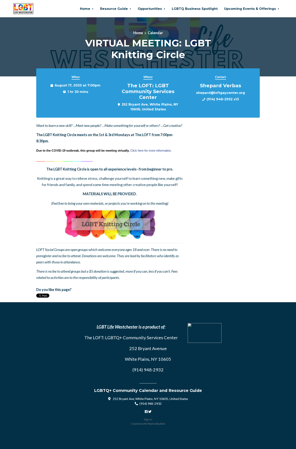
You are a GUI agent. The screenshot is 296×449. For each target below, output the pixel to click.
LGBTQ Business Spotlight (195, 9)
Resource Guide (114, 9)
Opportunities (150, 9)
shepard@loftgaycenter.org (220, 93)
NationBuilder (156, 423)
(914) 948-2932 (150, 403)
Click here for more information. (151, 150)
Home (85, 9)
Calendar (155, 33)
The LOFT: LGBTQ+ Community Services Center (131, 337)
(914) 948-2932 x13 (223, 99)
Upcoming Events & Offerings (250, 9)
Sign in (148, 419)
